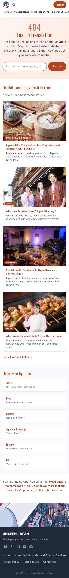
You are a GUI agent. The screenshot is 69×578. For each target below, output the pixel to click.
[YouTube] (24, 547)
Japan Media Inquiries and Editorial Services (40, 555)
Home (6, 555)
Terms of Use (31, 561)
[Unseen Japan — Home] (6, 4)
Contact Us (49, 561)
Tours (34, 11)
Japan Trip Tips (47, 11)
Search (57, 66)
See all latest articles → (17, 357)
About (59, 11)
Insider (60, 4)
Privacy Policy (11, 561)
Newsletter (9, 11)
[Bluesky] (5, 547)
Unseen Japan (16, 534)
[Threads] (18, 547)
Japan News (22, 11)
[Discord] (31, 547)
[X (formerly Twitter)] (12, 547)
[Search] (14, 5)
